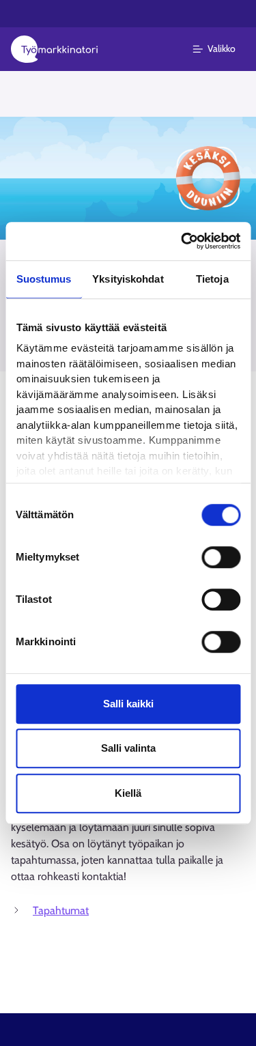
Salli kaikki (128, 703)
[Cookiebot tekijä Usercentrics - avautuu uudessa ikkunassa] (182, 241)
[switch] (220, 557)
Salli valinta (128, 748)
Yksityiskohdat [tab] (127, 279)
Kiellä (128, 793)
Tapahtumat (61, 910)
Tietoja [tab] (212, 279)
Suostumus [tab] (44, 279)
